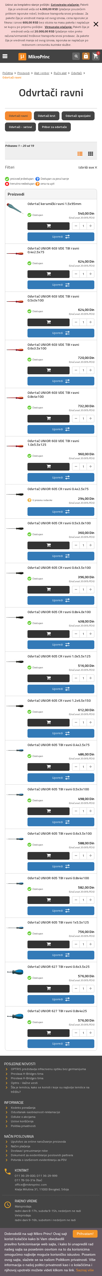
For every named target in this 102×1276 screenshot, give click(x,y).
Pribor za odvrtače (54, 127)
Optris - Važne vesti (24, 1082)
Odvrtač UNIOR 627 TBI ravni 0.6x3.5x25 (58, 966)
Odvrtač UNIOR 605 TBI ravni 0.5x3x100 (58, 789)
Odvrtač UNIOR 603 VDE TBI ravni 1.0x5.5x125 (53, 442)
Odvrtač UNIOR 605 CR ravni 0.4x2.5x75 (58, 488)
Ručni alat (60, 73)
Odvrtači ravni (18, 115)
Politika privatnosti (23, 1126)
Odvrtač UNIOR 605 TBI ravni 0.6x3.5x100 (59, 833)
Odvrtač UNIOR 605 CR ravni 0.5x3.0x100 (59, 522)
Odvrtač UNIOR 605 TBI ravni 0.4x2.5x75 (58, 744)
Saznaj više (85, 1270)
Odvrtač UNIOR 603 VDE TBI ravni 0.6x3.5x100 (53, 346)
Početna (7, 73)
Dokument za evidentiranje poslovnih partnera (42, 1155)
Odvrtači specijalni (78, 115)
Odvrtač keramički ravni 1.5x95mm (54, 203)
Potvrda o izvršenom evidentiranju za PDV (39, 1159)
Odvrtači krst (46, 115)
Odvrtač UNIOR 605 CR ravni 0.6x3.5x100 (59, 567)
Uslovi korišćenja (22, 1121)
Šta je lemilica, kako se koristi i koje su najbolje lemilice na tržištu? (50, 1089)
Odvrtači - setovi (20, 127)
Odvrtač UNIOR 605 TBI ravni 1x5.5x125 (58, 922)
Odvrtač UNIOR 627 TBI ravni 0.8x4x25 (57, 1010)
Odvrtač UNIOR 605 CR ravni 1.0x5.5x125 (59, 656)
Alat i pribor (41, 73)
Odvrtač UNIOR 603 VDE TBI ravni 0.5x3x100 (53, 298)
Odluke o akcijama (23, 1116)
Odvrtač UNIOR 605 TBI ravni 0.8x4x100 (58, 877)
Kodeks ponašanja (23, 1107)
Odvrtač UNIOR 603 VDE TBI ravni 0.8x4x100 (53, 394)
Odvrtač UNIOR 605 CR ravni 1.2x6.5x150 (59, 700)
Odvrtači (76, 73)
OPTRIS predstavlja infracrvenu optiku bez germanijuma (48, 1069)
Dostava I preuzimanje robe (29, 1150)
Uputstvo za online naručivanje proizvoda (38, 1141)
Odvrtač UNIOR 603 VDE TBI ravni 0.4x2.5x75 (53, 250)
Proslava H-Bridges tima (27, 1073)
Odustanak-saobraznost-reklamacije (35, 1112)
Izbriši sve (86, 167)
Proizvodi (23, 73)
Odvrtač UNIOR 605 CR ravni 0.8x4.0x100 (59, 611)
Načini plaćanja (20, 1146)
